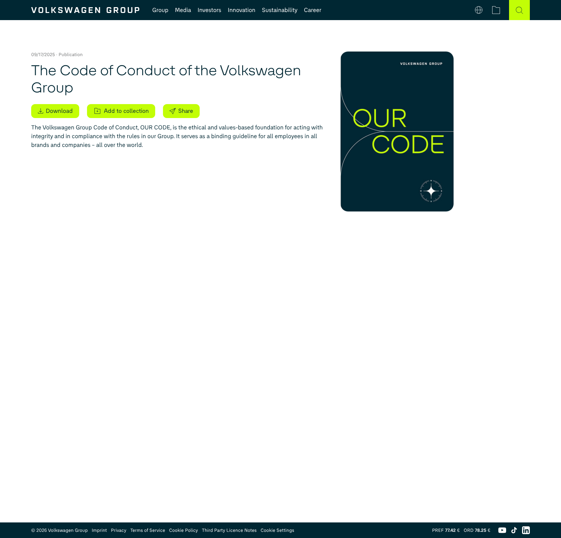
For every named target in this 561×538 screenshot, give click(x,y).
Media (183, 10)
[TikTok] (514, 530)
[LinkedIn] (526, 530)
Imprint (99, 530)
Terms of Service (147, 530)
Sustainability (280, 10)
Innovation (241, 10)
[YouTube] (502, 530)
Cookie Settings (277, 530)
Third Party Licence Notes (229, 530)
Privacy (119, 530)
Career (312, 10)
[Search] (519, 10)
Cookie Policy (183, 530)
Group (160, 10)
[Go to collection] (496, 10)
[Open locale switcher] (478, 10)
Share (185, 110)
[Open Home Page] (85, 10)
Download (59, 110)
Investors (209, 10)
